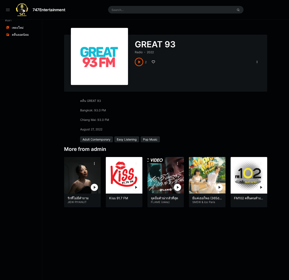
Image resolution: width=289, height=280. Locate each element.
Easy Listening (127, 139)
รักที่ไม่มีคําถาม (78, 198)
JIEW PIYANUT (77, 202)
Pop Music (150, 139)
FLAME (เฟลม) (160, 202)
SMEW (196, 202)
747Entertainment (49, 9)
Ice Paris (209, 202)
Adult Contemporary (96, 139)
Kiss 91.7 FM (118, 198)
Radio (139, 52)
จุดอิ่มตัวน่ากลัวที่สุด (164, 198)
